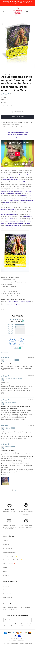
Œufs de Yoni (7, 548)
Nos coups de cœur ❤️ (10, 552)
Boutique (6, 544)
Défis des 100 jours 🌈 (10, 556)
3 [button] (18, 490)
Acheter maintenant (17, 116)
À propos (6, 575)
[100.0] (12, 341)
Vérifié (16, 348)
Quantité (3, 102)
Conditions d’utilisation (26, 643)
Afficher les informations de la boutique (16, 127)
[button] (3, 11)
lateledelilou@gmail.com (26, 527)
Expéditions (7, 593)
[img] (5, 357)
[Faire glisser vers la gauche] (14, 71)
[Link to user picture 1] (5, 481)
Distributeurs (7, 597)
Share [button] (5, 309)
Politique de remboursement (20, 640)
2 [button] (15, 490)
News (5, 567)
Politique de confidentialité (11, 643)
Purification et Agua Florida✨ (12, 560)
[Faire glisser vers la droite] (21, 71)
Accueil (5, 540)
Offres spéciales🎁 (9, 563)
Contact (5, 571)
